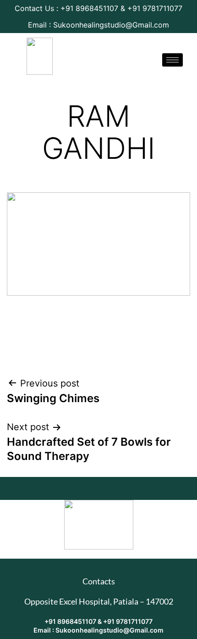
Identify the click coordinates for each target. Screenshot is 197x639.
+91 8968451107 (71, 621)
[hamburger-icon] (172, 60)
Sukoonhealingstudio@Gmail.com (109, 630)
